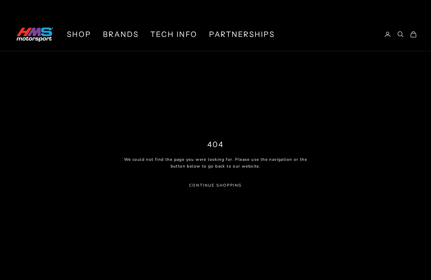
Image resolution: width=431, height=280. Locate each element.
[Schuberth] (322, 8)
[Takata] (413, 8)
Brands (121, 34)
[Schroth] (294, 8)
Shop (79, 34)
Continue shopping (215, 185)
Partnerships (241, 34)
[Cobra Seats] (349, 8)
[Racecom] (381, 8)
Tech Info (173, 34)
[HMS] (257, 8)
